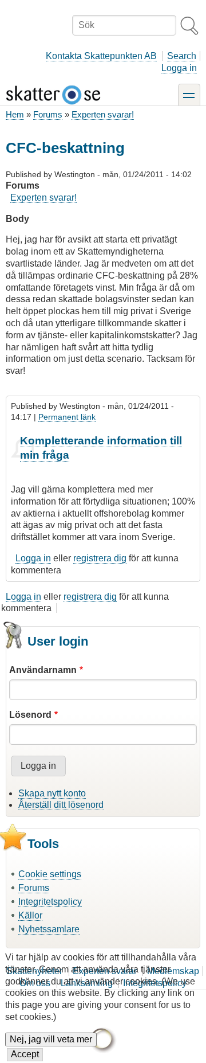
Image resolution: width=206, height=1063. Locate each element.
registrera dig (99, 558)
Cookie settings (49, 874)
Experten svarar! (103, 114)
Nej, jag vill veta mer (51, 1039)
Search (181, 56)
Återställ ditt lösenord (61, 805)
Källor (30, 915)
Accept (25, 1054)
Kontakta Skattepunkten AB (101, 56)
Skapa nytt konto (52, 793)
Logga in (179, 68)
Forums (47, 114)
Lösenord (30, 715)
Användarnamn (43, 670)
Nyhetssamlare (49, 929)
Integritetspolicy (50, 901)
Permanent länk (67, 416)
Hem (15, 114)
